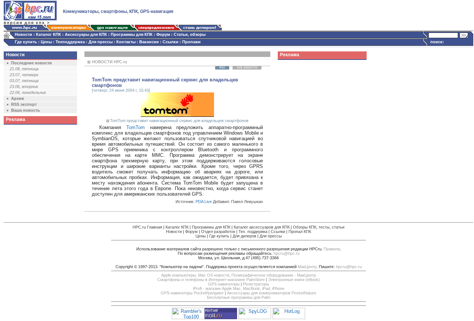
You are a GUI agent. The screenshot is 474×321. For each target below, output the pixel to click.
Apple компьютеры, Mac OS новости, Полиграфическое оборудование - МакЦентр (238, 275)
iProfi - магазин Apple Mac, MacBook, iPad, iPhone (238, 288)
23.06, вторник (24, 86)
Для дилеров (244, 236)
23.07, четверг (24, 74)
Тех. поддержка (252, 231)
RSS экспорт (24, 104)
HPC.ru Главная (147, 227)
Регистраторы (256, 284)
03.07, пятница (24, 80)
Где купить (26, 42)
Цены (46, 42)
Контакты (126, 42)
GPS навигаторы (224, 284)
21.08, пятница (24, 69)
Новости (23, 34)
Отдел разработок (218, 231)
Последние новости (31, 63)
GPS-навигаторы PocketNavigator (192, 293)
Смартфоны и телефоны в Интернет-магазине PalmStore (211, 279)
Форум (163, 34)
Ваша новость (25, 110)
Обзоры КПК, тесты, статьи (318, 227)
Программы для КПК (132, 34)
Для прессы (101, 42)
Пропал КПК (299, 231)
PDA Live (204, 201)
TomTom (135, 127)
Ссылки (170, 42)
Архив (17, 98)
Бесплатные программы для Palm (238, 297)
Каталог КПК (48, 34)
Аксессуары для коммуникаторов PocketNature (271, 293)
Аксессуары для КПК (86, 34)
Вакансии (149, 42)
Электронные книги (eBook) (294, 279)
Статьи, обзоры (190, 34)
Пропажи (191, 42)
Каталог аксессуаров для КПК (262, 227)
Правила (332, 249)
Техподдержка (70, 42)
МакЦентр (307, 266)
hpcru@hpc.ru (287, 253)
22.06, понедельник (28, 92)
